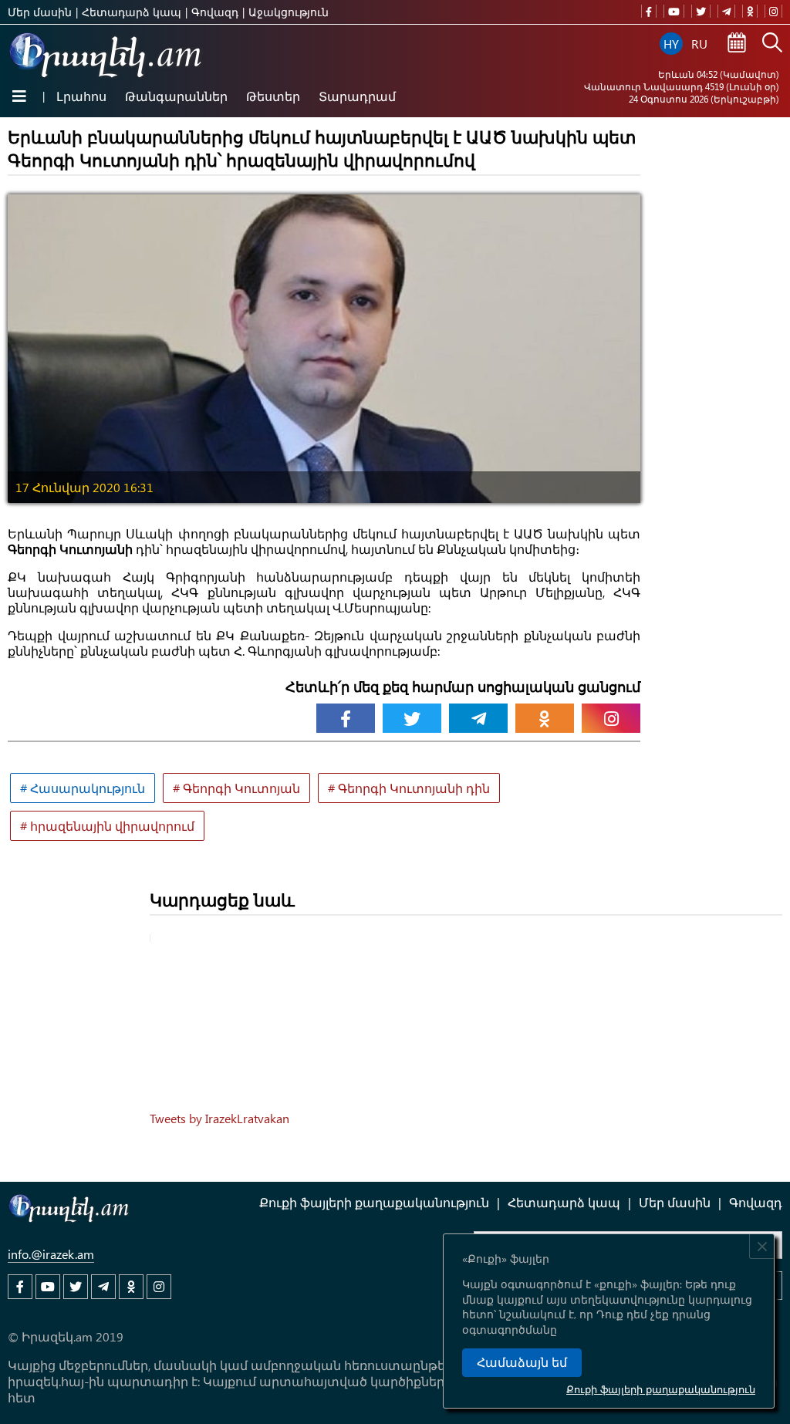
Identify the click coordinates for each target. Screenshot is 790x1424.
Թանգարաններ (176, 96)
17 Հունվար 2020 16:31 (84, 487)
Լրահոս (81, 96)
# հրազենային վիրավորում (107, 826)
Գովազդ (214, 12)
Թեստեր (273, 96)
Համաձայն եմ (522, 1362)
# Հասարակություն (82, 788)
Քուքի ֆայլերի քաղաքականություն (660, 1388)
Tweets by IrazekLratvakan (219, 1118)
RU (699, 43)
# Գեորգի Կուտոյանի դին (409, 788)
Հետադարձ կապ (131, 12)
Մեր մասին (40, 12)
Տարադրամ (357, 96)
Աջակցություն (288, 12)
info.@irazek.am (51, 1254)
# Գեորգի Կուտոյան (236, 788)
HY (671, 43)
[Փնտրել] (772, 44)
